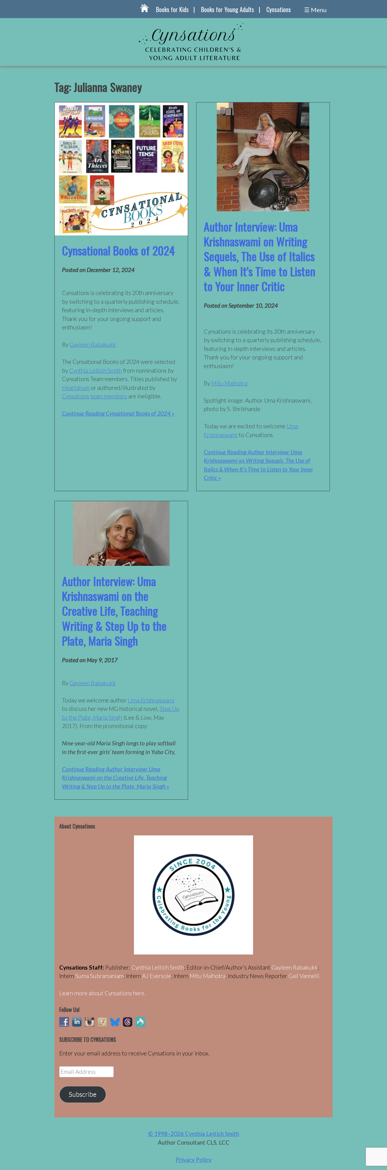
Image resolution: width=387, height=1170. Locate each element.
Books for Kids (172, 9)
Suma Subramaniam (99, 975)
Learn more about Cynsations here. (102, 993)
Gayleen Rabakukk (93, 344)
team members (108, 396)
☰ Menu (315, 9)
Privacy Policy (194, 1159)
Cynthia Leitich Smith (95, 370)
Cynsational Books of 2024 (118, 250)
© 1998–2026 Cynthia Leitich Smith (193, 1133)
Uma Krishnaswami (151, 700)
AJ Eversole (156, 975)
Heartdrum (75, 387)
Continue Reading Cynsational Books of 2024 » (118, 413)
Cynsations (278, 9)
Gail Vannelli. (304, 975)
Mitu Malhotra (229, 383)
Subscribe (82, 1094)
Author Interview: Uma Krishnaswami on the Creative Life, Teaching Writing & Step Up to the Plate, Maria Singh (114, 610)
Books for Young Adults (227, 9)
